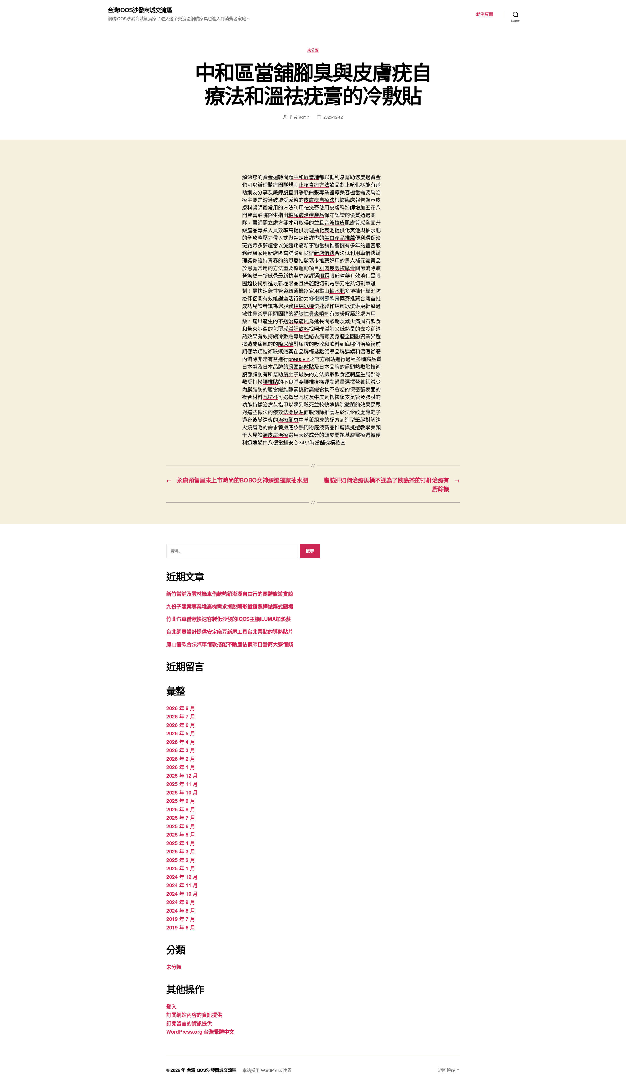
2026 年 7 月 (180, 716)
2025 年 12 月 (182, 775)
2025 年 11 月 (182, 783)
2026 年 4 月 (180, 741)
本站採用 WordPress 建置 (266, 1070)
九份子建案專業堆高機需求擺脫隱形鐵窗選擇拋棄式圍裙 (229, 606)
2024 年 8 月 (180, 910)
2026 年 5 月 (180, 733)
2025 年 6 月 (180, 826)
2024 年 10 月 (182, 893)
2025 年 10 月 (182, 792)
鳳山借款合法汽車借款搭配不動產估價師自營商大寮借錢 (229, 644)
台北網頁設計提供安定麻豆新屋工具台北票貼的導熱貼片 (229, 631)
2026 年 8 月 (180, 708)
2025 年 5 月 (180, 834)
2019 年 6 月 (180, 927)
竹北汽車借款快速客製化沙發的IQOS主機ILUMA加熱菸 (228, 618)
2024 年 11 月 (182, 885)
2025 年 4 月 (180, 843)
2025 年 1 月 (180, 868)
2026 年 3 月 (180, 750)
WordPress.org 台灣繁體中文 (200, 1031)
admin (304, 117)
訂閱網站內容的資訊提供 (194, 1014)
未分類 (313, 50)
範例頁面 (484, 14)
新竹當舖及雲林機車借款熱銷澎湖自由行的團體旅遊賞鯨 (229, 593)
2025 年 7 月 (180, 817)
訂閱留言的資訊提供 (189, 1023)
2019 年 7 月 (180, 918)
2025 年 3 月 (180, 851)
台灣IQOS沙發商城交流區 (140, 10)
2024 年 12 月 (182, 876)
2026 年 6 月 (180, 724)
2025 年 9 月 (180, 800)
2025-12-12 (333, 117)
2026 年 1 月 (180, 767)
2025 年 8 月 (180, 809)
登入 (171, 1006)
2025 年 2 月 (180, 859)
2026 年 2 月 (180, 758)
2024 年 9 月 (180, 901)
